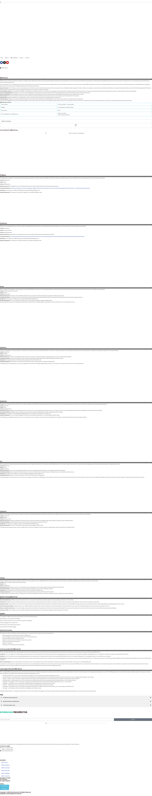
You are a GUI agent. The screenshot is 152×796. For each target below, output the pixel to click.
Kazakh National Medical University (33, 236)
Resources (21, 57)
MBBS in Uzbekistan (14, 57)
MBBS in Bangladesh (5, 773)
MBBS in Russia (4, 762)
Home (2, 57)
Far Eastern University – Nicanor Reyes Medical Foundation (77, 188)
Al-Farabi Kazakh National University (48, 236)
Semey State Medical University (77, 236)
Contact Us (27, 57)
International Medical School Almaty (17, 236)
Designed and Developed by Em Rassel (10, 793)
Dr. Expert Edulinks (5, 781)
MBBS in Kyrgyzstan (5, 770)
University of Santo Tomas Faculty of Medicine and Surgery (53, 188)
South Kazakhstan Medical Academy (63, 236)
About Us (6, 57)
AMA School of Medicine (15, 188)
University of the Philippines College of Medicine (31, 188)
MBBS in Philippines (5, 765)
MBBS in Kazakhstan (5, 767)
